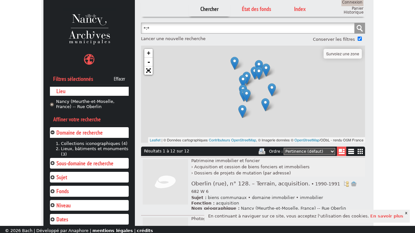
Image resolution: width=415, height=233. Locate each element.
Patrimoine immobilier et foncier (225, 160)
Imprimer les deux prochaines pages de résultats (262, 151)
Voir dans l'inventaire (346, 184)
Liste (341, 151)
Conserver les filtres (334, 39)
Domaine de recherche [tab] (79, 132)
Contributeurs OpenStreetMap (232, 139)
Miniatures (360, 151)
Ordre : (276, 151)
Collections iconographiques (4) (94, 143)
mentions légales (112, 230)
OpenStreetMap (306, 139)
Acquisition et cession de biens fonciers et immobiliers (252, 166)
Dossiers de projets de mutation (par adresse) (242, 173)
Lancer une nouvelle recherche (173, 38)
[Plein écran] (148, 70)
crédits (145, 230)
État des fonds (256, 9)
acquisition (227, 203)
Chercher (209, 9)
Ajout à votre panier (354, 184)
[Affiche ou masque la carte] (89, 60)
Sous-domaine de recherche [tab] (84, 163)
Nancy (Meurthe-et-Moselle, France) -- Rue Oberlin (85, 104)
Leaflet (155, 139)
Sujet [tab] (61, 177)
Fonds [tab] (62, 191)
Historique (353, 12)
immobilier (311, 197)
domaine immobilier (273, 197)
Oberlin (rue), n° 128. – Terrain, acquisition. (265, 184)
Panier (357, 8)
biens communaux (227, 197)
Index (300, 9)
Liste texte (351, 152)
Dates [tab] (62, 219)
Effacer (119, 79)
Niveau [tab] (63, 205)
